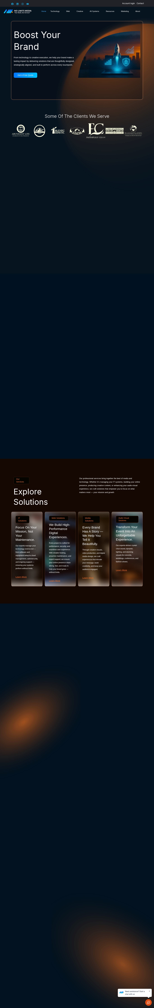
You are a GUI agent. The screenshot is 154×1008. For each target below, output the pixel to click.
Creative (80, 11)
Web (68, 11)
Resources (110, 11)
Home (43, 11)
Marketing (125, 11)
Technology (55, 11)
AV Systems (94, 11)
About (137, 11)
